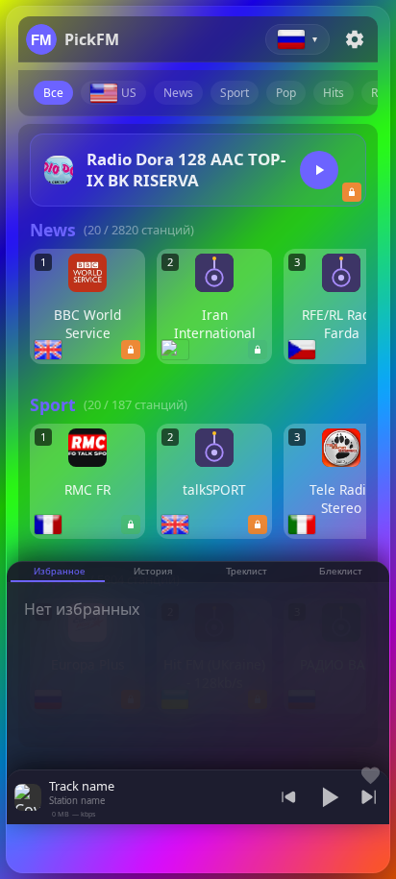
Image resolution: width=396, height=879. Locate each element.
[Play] (319, 170)
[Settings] (354, 39)
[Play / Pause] (329, 797)
